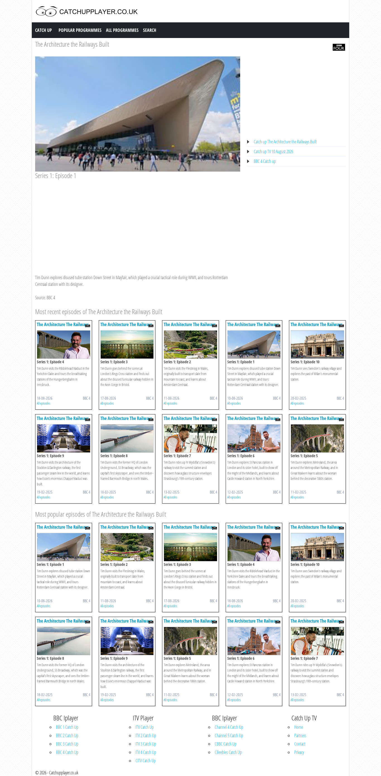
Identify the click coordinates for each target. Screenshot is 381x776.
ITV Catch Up (145, 727)
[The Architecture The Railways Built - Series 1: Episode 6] (254, 438)
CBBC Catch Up (226, 744)
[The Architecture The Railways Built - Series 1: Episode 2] (190, 344)
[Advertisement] (137, 221)
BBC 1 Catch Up (67, 727)
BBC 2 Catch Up (67, 735)
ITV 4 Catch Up (146, 752)
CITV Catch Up (146, 761)
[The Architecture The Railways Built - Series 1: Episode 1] (254, 344)
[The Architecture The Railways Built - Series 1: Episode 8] (127, 438)
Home (298, 727)
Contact (299, 744)
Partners (300, 735)
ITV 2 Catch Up (146, 735)
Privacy (299, 752)
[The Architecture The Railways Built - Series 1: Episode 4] (63, 344)
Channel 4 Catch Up (229, 727)
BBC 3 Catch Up (67, 744)
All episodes (43, 403)
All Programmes (122, 30)
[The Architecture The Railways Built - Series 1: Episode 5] (317, 438)
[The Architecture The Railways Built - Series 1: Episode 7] (190, 438)
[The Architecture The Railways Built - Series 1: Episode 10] (317, 344)
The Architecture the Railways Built (72, 44)
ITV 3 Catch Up (146, 744)
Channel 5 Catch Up (229, 735)
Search (149, 30)
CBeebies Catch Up (228, 752)
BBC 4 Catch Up (67, 752)
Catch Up (43, 30)
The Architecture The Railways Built (63, 327)
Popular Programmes (80, 30)
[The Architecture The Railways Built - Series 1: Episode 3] (127, 344)
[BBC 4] (339, 47)
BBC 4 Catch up (265, 161)
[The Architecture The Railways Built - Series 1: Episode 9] (63, 438)
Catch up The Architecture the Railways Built (285, 142)
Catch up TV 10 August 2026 (273, 151)
